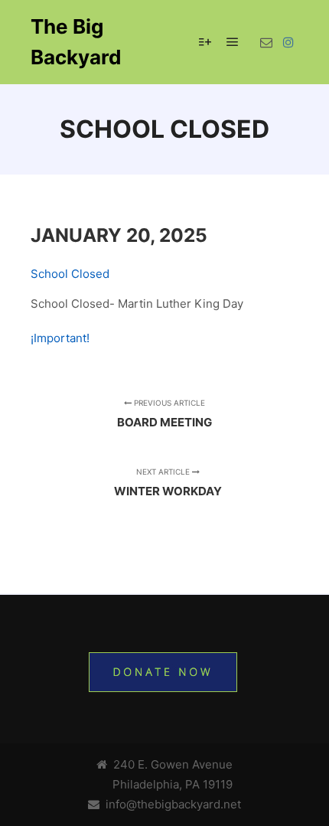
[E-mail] (266, 42)
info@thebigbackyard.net (170, 804)
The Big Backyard (76, 42)
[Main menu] (232, 42)
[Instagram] (288, 42)
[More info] (205, 42)
